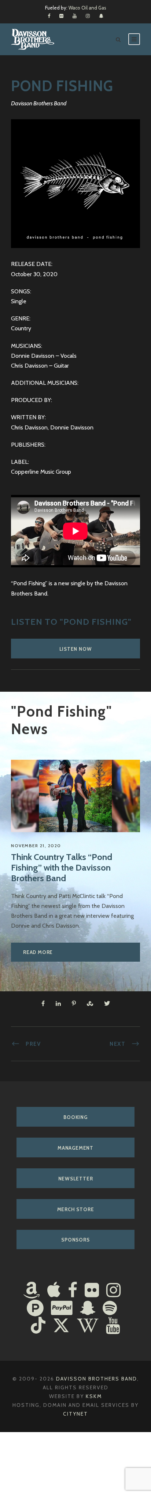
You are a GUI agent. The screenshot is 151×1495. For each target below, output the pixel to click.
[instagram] (88, 16)
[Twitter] (61, 1326)
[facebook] (49, 16)
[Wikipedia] (88, 1326)
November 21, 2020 (36, 845)
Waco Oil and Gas (87, 8)
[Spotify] (110, 1309)
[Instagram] (113, 1291)
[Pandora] (35, 1309)
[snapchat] (101, 16)
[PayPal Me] (62, 1309)
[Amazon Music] (31, 1291)
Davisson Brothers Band (96, 1378)
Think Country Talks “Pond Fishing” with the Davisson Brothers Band (61, 867)
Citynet (75, 1414)
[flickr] (61, 16)
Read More (38, 952)
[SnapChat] (87, 1309)
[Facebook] (72, 1291)
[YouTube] (113, 1326)
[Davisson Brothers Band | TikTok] (38, 1326)
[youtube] (75, 16)
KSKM (94, 1396)
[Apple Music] (53, 1291)
